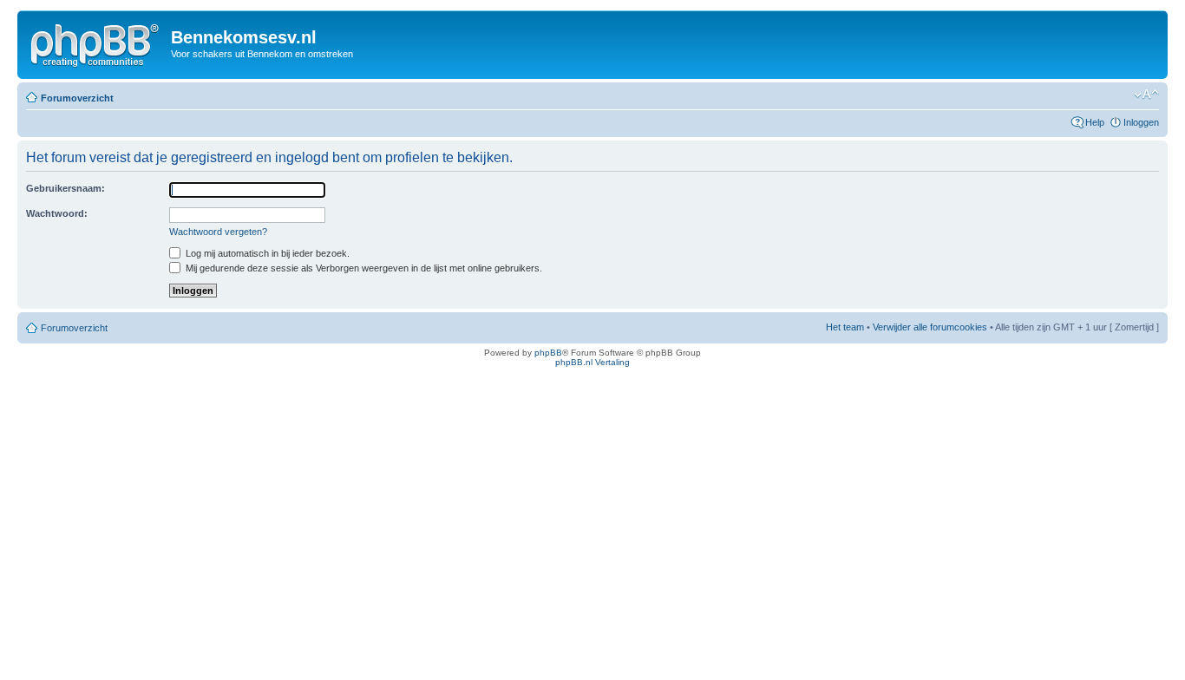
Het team (845, 327)
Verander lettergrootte (1146, 94)
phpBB (548, 352)
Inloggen (1141, 122)
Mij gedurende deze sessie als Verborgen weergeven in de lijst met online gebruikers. (362, 268)
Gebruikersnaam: (65, 188)
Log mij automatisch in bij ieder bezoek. (266, 253)
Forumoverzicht (77, 98)
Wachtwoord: (57, 213)
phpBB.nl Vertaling (592, 362)
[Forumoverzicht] (96, 42)
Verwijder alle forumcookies (930, 327)
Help (1094, 122)
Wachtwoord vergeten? (218, 231)
